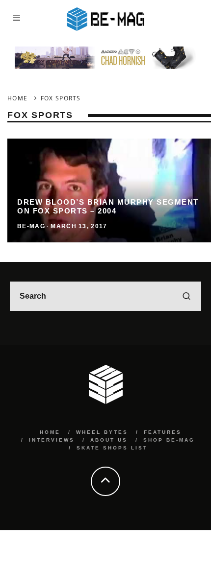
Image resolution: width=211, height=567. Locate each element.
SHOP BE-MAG (169, 440)
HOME (50, 432)
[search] (186, 296)
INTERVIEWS (52, 440)
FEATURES (163, 432)
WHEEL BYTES (102, 432)
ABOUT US (109, 440)
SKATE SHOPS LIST (112, 447)
